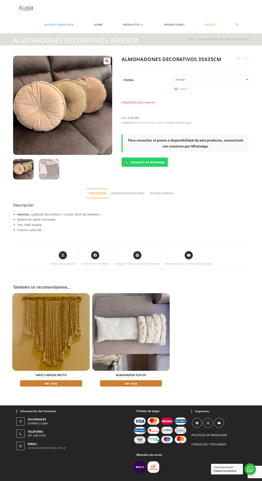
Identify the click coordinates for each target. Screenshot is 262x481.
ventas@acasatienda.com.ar (47, 448)
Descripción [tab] (97, 193)
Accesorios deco (146, 122)
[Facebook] (197, 423)
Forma (129, 80)
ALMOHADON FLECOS (131, 375)
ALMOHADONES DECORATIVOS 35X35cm (224, 39)
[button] (107, 61)
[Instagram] (208, 423)
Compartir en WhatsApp (147, 162)
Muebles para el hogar (178, 122)
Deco (160, 122)
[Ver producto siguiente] (246, 58)
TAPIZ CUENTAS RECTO (51, 375)
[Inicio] (190, 39)
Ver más (51, 383)
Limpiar (182, 89)
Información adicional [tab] (128, 193)
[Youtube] (219, 423)
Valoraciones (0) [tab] (161, 193)
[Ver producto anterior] (239, 58)
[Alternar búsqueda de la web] (237, 24)
